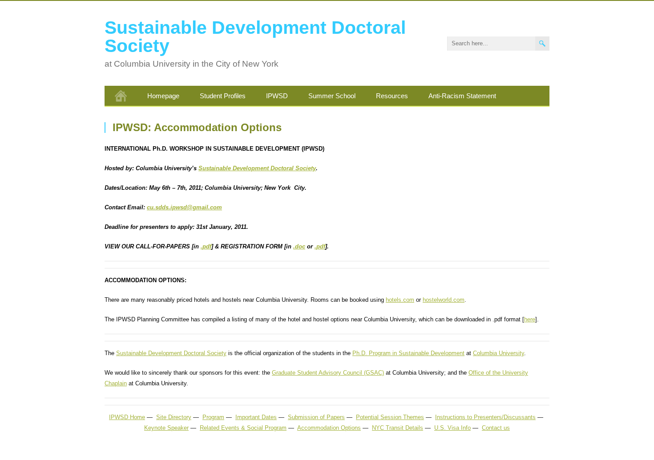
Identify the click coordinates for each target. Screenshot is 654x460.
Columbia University (498, 353)
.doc (299, 246)
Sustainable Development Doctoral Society (255, 36)
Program (213, 417)
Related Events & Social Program (243, 427)
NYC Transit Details (397, 427)
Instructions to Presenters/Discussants (485, 417)
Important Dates (256, 417)
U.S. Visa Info (452, 427)
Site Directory (173, 417)
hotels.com (400, 299)
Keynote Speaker (166, 427)
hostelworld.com (443, 299)
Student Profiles (223, 96)
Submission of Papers (316, 417)
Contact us (496, 427)
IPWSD (277, 96)
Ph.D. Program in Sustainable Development (408, 353)
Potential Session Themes (390, 417)
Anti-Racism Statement (462, 96)
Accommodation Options (329, 427)
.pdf (206, 246)
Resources (392, 96)
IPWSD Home (127, 417)
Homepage (163, 96)
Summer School (331, 96)
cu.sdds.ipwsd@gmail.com (184, 207)
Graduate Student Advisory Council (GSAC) (328, 372)
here (529, 319)
